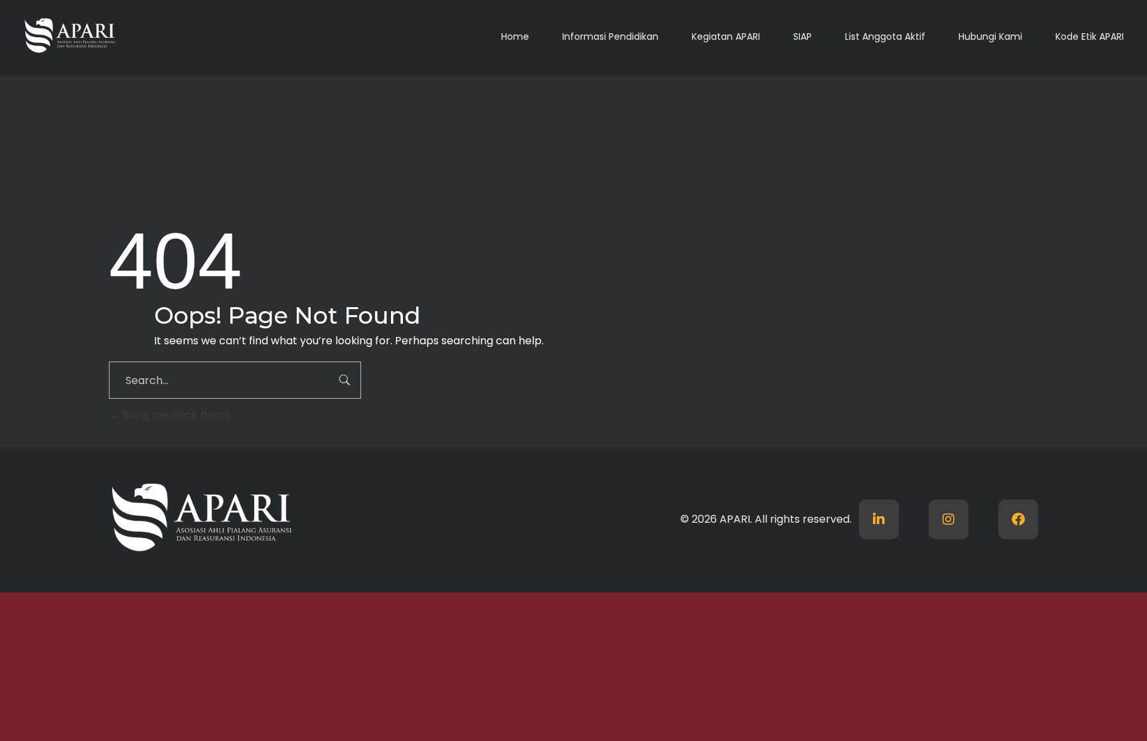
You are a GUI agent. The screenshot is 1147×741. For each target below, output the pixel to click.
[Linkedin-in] (879, 519)
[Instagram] (948, 519)
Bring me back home (175, 415)
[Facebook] (1018, 519)
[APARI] (117, 35)
